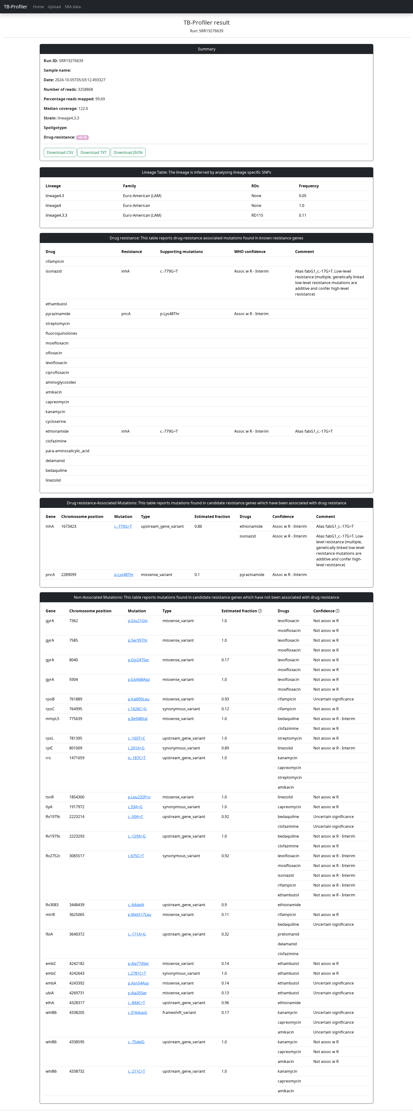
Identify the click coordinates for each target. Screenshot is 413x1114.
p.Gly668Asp (139, 679)
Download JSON (128, 152)
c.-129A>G (137, 836)
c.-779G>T (123, 526)
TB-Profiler (15, 6)
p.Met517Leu (139, 914)
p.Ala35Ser (137, 993)
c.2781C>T (137, 973)
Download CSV (60, 152)
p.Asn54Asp (138, 983)
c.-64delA (136, 904)
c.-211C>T (136, 1071)
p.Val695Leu (138, 699)
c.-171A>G (137, 934)
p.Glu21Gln (138, 620)
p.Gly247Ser (138, 659)
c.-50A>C (135, 816)
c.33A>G (135, 806)
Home (38, 6)
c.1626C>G (137, 708)
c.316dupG (137, 1012)
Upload (54, 6)
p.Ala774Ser (138, 963)
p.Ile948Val (137, 718)
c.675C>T (136, 855)
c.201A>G (136, 748)
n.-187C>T (137, 757)
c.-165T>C (136, 738)
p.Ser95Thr (138, 640)
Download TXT (94, 152)
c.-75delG (136, 1041)
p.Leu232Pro (139, 797)
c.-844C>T (136, 1002)
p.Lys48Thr (124, 574)
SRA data (73, 6)
